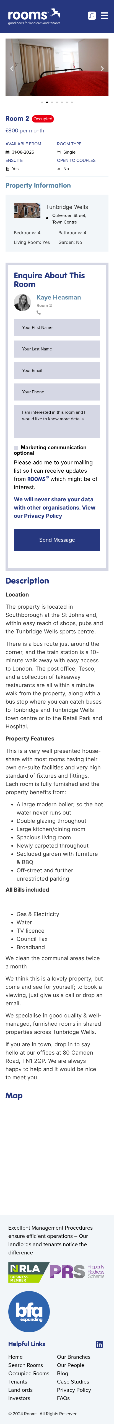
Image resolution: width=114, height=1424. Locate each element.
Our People (70, 1365)
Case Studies (73, 1381)
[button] (11, 68)
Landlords (20, 1390)
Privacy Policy (43, 516)
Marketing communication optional (50, 450)
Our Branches (73, 1357)
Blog (62, 1373)
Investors (19, 1398)
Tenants (17, 1381)
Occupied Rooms (28, 1373)
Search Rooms (25, 1365)
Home (15, 1357)
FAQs (63, 1398)
